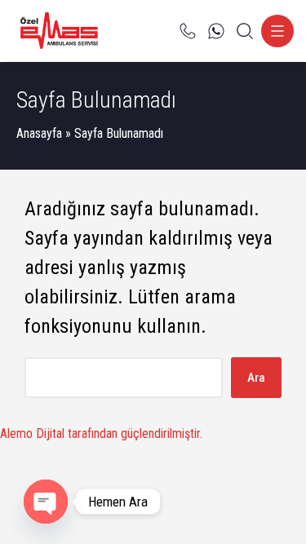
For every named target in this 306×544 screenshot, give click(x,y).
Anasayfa (39, 133)
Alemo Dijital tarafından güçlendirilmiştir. (101, 433)
